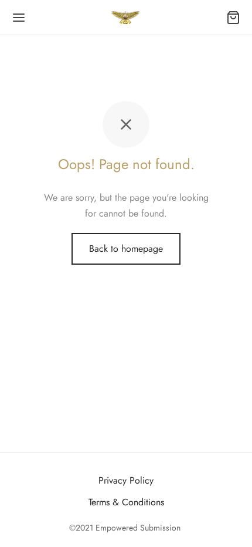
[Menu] (19, 17)
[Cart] (233, 18)
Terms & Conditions (126, 502)
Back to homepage (126, 248)
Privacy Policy (126, 480)
